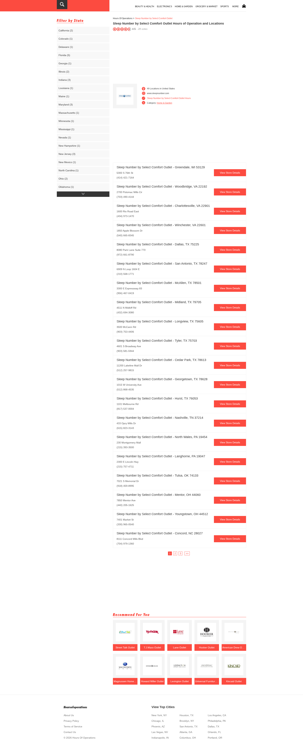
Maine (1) (64, 96)
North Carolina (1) (69, 170)
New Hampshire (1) (69, 145)
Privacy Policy (71, 720)
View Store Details (230, 172)
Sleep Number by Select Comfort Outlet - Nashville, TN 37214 (160, 417)
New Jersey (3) (67, 154)
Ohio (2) (63, 178)
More (235, 6)
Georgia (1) (65, 63)
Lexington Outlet (179, 681)
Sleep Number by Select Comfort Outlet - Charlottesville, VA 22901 (163, 206)
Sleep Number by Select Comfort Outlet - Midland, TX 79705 (159, 302)
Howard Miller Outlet (152, 681)
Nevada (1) (65, 137)
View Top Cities (163, 707)
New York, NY (159, 715)
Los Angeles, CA (217, 715)
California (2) (66, 30)
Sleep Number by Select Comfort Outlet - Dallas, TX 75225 (158, 244)
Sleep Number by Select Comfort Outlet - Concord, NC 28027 (160, 533)
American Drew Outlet (233, 647)
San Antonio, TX (188, 726)
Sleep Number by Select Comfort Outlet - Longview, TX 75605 (160, 321)
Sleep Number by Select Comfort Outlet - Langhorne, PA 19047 (161, 456)
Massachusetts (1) (69, 112)
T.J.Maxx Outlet (152, 647)
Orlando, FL (214, 732)
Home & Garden (184, 6)
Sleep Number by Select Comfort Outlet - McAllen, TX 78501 (159, 283)
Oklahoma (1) (66, 186)
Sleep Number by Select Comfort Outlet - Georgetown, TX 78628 (162, 379)
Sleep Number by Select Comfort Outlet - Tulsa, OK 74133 (157, 475)
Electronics (164, 6)
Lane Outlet (179, 647)
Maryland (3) (66, 104)
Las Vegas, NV (160, 732)
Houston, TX (186, 715)
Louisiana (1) (66, 88)
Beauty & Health (144, 6)
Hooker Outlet (206, 647)
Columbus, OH (188, 737)
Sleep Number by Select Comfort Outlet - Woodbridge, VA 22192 (162, 186)
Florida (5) (64, 55)
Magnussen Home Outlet (125, 681)
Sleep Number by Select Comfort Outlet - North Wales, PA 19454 (162, 437)
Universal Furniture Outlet (206, 681)
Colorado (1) (66, 38)
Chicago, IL (158, 720)
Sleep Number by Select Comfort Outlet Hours (169, 98)
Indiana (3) (65, 79)
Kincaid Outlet (234, 681)
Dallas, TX (213, 726)
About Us (69, 715)
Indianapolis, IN (160, 737)
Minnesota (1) (66, 121)
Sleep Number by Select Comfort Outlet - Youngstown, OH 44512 (162, 514)
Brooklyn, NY (187, 720)
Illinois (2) (64, 71)
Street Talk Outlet (125, 647)
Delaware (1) (66, 47)
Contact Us (70, 732)
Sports (224, 6)
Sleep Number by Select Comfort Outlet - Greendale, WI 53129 (161, 167)
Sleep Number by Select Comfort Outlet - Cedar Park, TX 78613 (161, 360)
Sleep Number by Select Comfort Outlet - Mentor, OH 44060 (159, 495)
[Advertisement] (179, 56)
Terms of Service (73, 726)
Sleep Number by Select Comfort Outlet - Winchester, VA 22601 (161, 225)
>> (187, 553)
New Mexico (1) (67, 162)
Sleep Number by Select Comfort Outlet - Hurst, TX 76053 (157, 398)
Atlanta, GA (186, 732)
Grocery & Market (206, 6)
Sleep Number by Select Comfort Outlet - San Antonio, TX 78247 (162, 263)
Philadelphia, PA (217, 720)
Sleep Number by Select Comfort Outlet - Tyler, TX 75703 (157, 340)
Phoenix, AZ (158, 726)
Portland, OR (215, 737)
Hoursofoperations (75, 707)
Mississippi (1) (66, 129)
